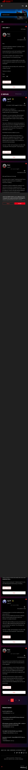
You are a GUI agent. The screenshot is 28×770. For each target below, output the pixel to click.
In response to (15, 605)
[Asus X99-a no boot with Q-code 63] (23, 94)
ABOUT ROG (3, 750)
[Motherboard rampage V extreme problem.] (26, 94)
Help (23, 5)
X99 (2, 21)
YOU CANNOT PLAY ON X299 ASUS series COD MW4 (12, 731)
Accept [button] (19, 203)
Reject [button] (8, 203)
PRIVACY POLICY (18, 757)
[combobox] (14, 14)
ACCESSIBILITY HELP (21, 750)
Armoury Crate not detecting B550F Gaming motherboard (13, 717)
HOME (8, 750)
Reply (14, 87)
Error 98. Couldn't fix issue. (7, 711)
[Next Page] (19, 700)
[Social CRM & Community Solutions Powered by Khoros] (24, 767)
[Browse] (2, 6)
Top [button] (2, 766)
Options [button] (26, 21)
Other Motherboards (6, 713)
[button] (4, 82)
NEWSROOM (12, 750)
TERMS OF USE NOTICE (10, 757)
